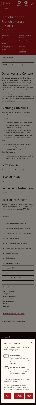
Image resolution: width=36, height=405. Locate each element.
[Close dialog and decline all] (31, 342)
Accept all (29, 396)
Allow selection (19, 396)
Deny (7, 396)
